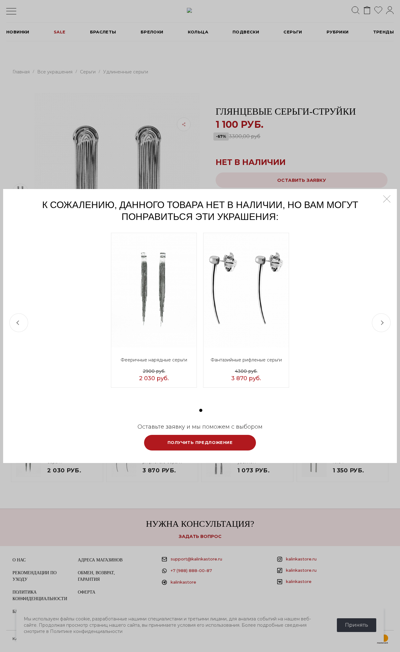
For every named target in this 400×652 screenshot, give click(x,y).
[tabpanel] (154, 310)
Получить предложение (200, 442)
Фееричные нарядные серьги (154, 360)
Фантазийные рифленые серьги (246, 360)
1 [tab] (200, 410)
